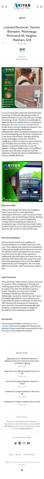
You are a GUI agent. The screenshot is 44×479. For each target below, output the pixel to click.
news (22, 18)
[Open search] (6, 7)
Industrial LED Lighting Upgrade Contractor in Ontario (22, 382)
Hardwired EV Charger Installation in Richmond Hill (22, 392)
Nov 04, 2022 (22, 44)
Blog (11, 454)
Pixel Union (24, 462)
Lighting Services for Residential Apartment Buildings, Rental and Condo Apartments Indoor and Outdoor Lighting (22, 361)
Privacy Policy (29, 454)
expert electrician (20, 125)
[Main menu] (3, 7)
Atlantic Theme (11, 462)
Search (18, 454)
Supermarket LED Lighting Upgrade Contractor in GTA (22, 372)
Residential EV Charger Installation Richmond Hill (22, 402)
